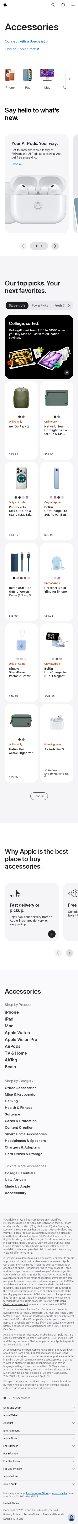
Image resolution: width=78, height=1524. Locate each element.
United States (11, 1503)
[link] (71, 1517)
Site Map (18, 1518)
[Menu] (73, 5)
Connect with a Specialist (26, 41)
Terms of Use (31, 1514)
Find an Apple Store (22, 49)
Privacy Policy (11, 1514)
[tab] (41, 245)
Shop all (39, 796)
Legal (6, 1518)
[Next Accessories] (69, 79)
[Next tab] (69, 305)
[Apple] (4, 1398)
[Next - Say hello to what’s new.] (55, 246)
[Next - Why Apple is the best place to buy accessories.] (69, 953)
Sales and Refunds (53, 1514)
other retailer (59, 1493)
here (29, 1252)
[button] (53, 5)
